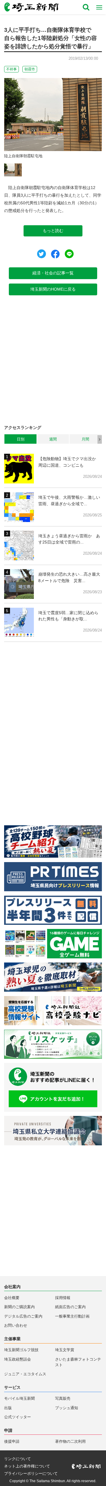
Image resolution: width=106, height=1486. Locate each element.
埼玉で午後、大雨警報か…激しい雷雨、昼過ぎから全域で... (69, 500)
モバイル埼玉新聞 (19, 1398)
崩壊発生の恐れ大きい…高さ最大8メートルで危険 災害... (69, 577)
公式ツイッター (17, 1417)
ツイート (41, 253)
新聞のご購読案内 (19, 1307)
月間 (85, 439)
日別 (20, 439)
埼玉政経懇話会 (17, 1359)
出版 (8, 1408)
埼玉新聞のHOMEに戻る (53, 289)
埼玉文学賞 (64, 1350)
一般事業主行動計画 (72, 1316)
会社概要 (11, 1298)
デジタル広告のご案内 (23, 1316)
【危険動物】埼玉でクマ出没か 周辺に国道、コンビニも (69, 462)
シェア (55, 254)
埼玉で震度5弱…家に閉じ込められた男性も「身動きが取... (68, 616)
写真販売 (62, 1398)
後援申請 (11, 1441)
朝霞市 (29, 69)
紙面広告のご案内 (70, 1307)
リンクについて (17, 1459)
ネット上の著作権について (27, 1466)
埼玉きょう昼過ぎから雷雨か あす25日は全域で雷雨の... (69, 539)
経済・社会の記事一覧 (53, 273)
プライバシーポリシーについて (31, 1474)
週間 (53, 439)
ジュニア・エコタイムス (25, 1374)
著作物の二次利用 (70, 1441)
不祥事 (11, 69)
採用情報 (62, 1298)
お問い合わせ (15, 1325)
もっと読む (53, 230)
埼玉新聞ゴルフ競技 (21, 1350)
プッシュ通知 (66, 1408)
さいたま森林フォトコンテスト (78, 1362)
